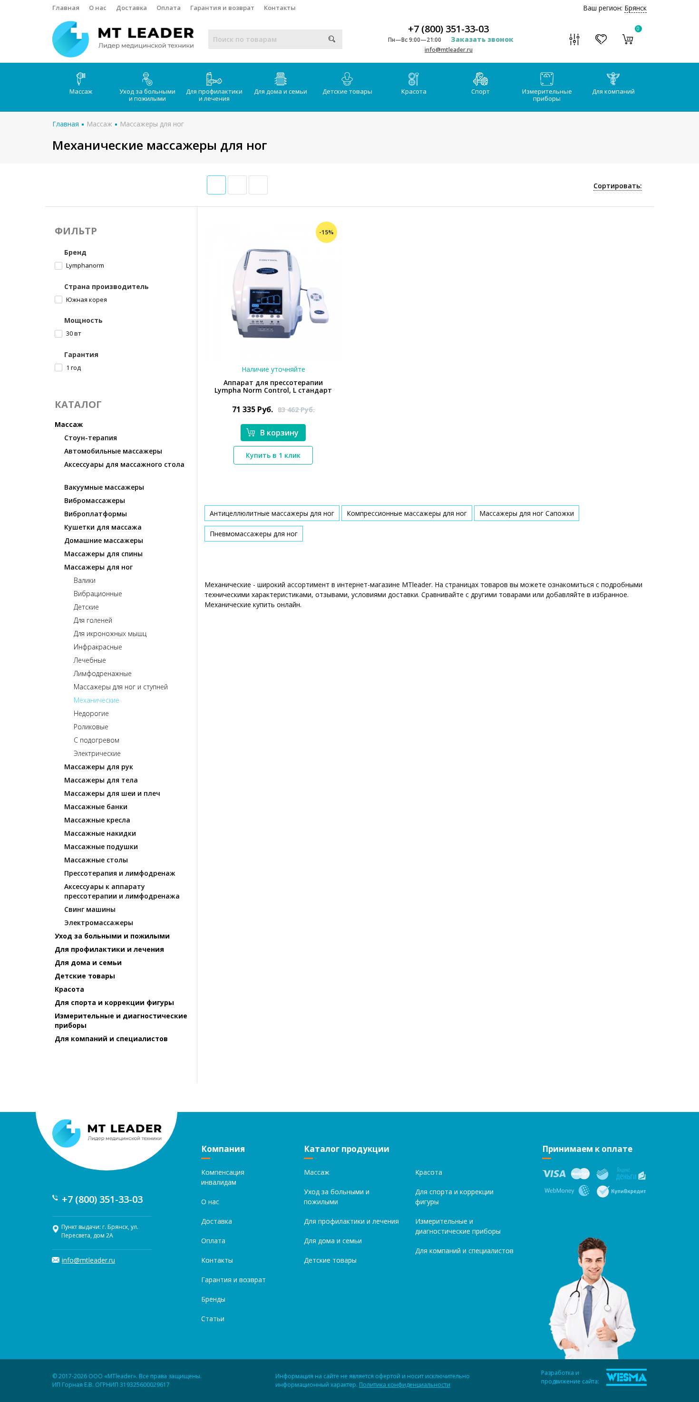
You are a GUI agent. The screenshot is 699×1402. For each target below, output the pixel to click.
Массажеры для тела (101, 779)
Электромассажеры (98, 922)
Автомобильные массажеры (113, 450)
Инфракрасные (98, 646)
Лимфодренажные (103, 673)
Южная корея (86, 299)
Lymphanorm (84, 265)
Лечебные (90, 660)
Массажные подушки (101, 846)
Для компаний (613, 91)
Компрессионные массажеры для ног (407, 513)
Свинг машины (90, 909)
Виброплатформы (95, 513)
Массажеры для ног (152, 123)
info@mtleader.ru (449, 50)
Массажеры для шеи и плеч (112, 793)
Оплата (168, 7)
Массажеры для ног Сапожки (526, 513)
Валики (85, 580)
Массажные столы (96, 859)
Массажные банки (95, 806)
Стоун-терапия (90, 437)
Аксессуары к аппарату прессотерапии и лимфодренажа (122, 891)
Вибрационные (98, 593)
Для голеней (93, 620)
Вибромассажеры (94, 500)
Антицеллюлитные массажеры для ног (272, 513)
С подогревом (96, 740)
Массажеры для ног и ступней (121, 686)
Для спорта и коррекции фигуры (114, 1002)
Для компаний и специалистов (111, 1038)
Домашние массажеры (103, 540)
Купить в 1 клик (273, 455)
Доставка (131, 7)
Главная (65, 7)
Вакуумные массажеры (104, 487)
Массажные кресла (97, 819)
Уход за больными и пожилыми (147, 95)
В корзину (279, 432)
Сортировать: (617, 185)
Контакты (280, 7)
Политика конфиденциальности (404, 1385)
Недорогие (91, 713)
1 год (73, 367)
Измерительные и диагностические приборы (121, 1020)
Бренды (213, 1299)
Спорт (480, 91)
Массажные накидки (100, 833)
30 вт (73, 333)
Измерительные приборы (547, 95)
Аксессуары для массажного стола (124, 464)
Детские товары (347, 91)
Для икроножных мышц (110, 633)
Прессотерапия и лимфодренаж (119, 873)
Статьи (212, 1318)
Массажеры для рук (98, 766)
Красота (414, 91)
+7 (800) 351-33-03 (448, 29)
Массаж (80, 91)
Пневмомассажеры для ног (254, 533)
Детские (86, 606)
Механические (96, 700)
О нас (98, 7)
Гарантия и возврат (222, 7)
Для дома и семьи (280, 91)
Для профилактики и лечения (214, 95)
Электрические (97, 753)
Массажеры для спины (103, 553)
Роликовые (91, 726)
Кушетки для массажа (103, 527)
